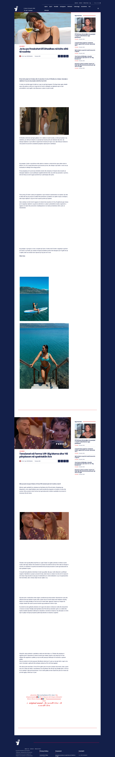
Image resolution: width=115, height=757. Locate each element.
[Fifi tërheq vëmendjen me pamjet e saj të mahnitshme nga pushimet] (85, 25)
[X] (98, 3)
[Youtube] (100, 3)
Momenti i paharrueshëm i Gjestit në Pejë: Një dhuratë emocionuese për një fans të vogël (85, 65)
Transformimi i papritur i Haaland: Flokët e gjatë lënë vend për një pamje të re (85, 44)
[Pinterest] (64, 56)
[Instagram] (96, 3)
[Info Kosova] (20, 56)
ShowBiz (22, 46)
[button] (90, 3)
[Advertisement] (44, 68)
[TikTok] (97, 3)
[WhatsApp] (67, 56)
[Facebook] (94, 3)
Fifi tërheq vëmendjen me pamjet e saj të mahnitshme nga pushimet (85, 35)
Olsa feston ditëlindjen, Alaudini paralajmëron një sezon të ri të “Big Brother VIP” (84, 58)
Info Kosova (29, 56)
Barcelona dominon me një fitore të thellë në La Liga (65, 756)
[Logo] (18, 8)
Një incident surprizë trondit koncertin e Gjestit (85, 50)
